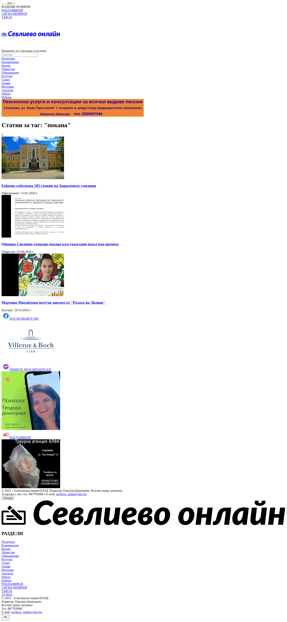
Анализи (7, 90)
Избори (7, 97)
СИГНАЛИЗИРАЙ (14, 13)
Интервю (8, 86)
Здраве (6, 83)
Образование (10, 72)
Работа (6, 93)
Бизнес (6, 65)
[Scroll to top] (5, 617)
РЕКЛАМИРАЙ (12, 10)
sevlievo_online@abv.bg (71, 494)
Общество (8, 69)
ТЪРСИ (7, 17)
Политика (8, 58)
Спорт (6, 79)
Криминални (10, 62)
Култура (7, 76)
